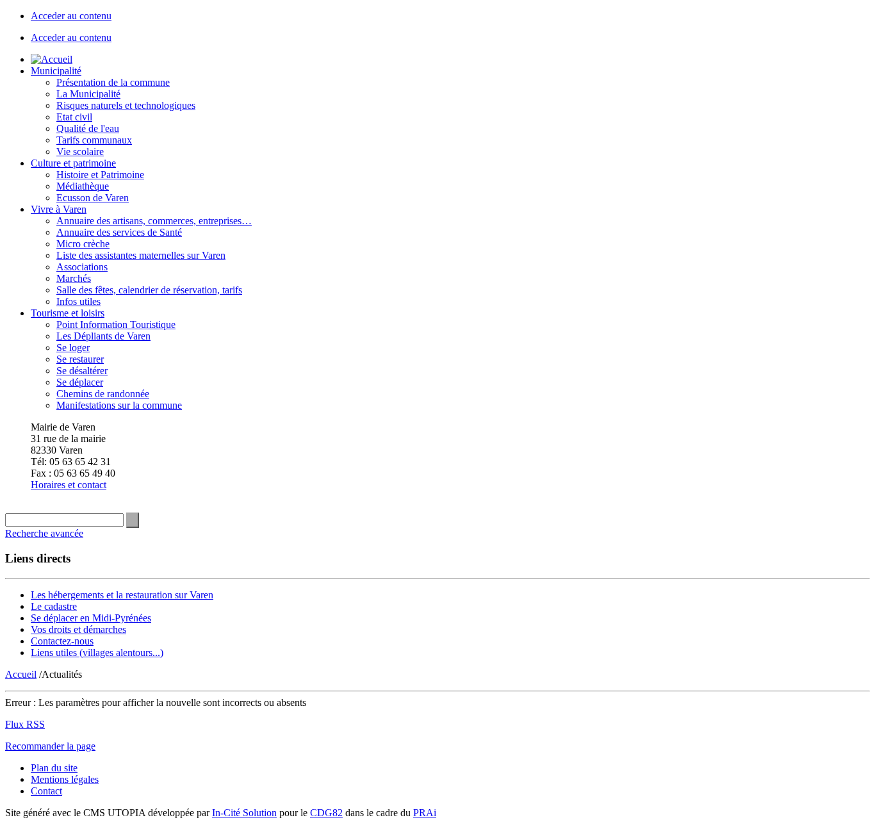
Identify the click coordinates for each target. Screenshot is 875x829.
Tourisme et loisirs (67, 313)
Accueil (21, 674)
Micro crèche (83, 243)
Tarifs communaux (94, 140)
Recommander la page (50, 746)
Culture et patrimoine (73, 163)
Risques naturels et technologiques (125, 105)
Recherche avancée (44, 533)
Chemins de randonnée (102, 393)
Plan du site (54, 767)
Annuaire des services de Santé (119, 232)
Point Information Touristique (116, 324)
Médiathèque (82, 186)
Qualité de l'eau (87, 128)
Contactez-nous (62, 641)
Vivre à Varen (58, 209)
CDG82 (326, 812)
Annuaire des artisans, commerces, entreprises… (154, 220)
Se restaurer (80, 359)
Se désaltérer (82, 370)
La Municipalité (88, 93)
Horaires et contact (68, 484)
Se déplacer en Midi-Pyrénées (91, 617)
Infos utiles (78, 301)
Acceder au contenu (71, 15)
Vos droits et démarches (78, 629)
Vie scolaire (80, 151)
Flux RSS (25, 724)
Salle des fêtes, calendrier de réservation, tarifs (149, 289)
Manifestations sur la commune (119, 405)
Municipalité (56, 70)
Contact (46, 790)
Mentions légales (65, 779)
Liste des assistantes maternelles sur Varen (140, 255)
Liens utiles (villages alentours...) (97, 652)
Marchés (73, 278)
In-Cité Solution (244, 812)
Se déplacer (79, 382)
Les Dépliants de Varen (103, 336)
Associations (82, 266)
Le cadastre (54, 606)
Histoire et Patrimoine (100, 174)
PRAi (424, 812)
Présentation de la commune (113, 82)
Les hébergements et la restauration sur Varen (122, 594)
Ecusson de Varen (92, 197)
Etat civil (74, 116)
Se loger (73, 347)
